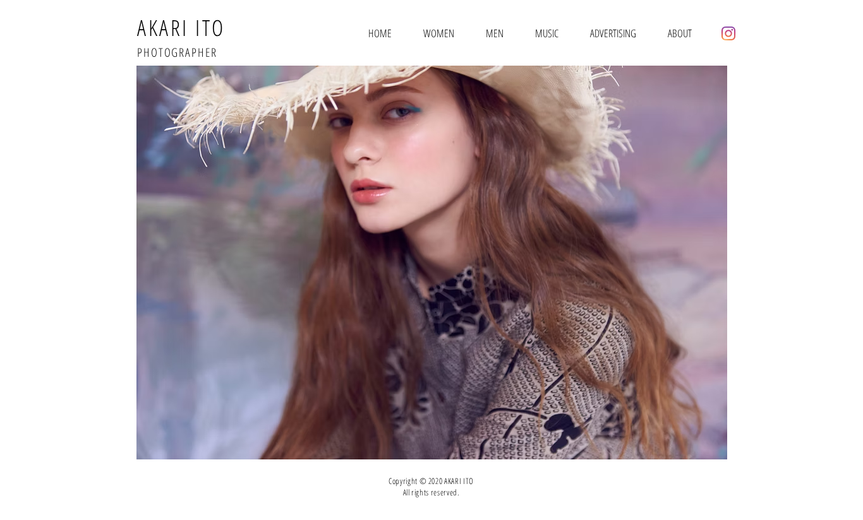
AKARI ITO (181, 27)
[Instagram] (728, 33)
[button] (431, 262)
